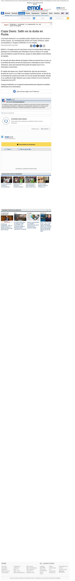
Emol (2, 0)
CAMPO (51, 566)
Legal (16, 0)
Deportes (21, 13)
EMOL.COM (42, 569)
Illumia (29, 213)
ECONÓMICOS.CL (63, 566)
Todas (33, 15)
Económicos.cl (49, 0)
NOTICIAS (4, 566)
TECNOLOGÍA (5, 572)
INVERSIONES (52, 568)
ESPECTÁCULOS (6, 571)
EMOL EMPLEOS (30, 569)
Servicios (57, 13)
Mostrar (35, 4)
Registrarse (64, 9)
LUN (50, 569)
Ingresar (59, 9)
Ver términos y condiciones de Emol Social (26, 168)
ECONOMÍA (4, 568)
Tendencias (44, 13)
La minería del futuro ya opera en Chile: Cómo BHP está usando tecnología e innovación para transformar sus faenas (20, 226)
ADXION (61, 568)
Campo (20, 0)
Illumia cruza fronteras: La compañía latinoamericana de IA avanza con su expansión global (33, 225)
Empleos (42, 0)
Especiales (38, 15)
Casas (58, 0)
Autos (30, 0)
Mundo (28, 13)
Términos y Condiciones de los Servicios (39, 578)
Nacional (7, 13)
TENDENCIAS (17, 566)
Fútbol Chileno (45, 15)
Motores (21, 15)
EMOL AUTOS (29, 566)
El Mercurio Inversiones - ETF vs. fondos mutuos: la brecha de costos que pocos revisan (6, 226)
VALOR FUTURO (63, 569)
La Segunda (63, 0)
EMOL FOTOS (17, 571)
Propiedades (35, 0)
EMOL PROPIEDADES (31, 568)
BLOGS (41, 572)
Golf (17, 15)
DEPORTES (4, 569)
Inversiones (25, 0)
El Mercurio (7, 0)
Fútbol (11, 15)
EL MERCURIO (43, 570)
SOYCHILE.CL (52, 572)
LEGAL (41, 573)
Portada (7, 15)
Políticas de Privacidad (24, 578)
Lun (67, 0)
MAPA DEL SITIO (30, 572)
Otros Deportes (27, 15)
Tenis (14, 15)
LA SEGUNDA (52, 571)
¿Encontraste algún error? (28, 91)
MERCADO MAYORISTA (62, 572)
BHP (15, 213)
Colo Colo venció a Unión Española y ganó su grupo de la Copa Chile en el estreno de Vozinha (31, 186)
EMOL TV (16, 569)
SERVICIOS (16, 568)
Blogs (12, 0)
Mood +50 (43, 213)
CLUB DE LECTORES (42, 567)
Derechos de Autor (14, 578)
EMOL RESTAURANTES (19, 572)
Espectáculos (35, 13)
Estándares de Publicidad (54, 578)
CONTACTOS (29, 571)
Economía (14, 13)
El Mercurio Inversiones (5, 214)
